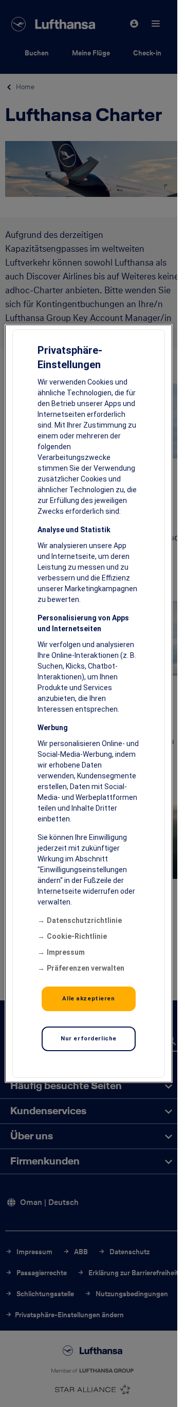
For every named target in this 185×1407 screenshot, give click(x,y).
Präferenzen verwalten (85, 968)
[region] (89, 703)
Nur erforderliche (89, 1038)
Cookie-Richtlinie (77, 936)
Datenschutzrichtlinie (84, 920)
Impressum (66, 952)
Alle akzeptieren (88, 998)
